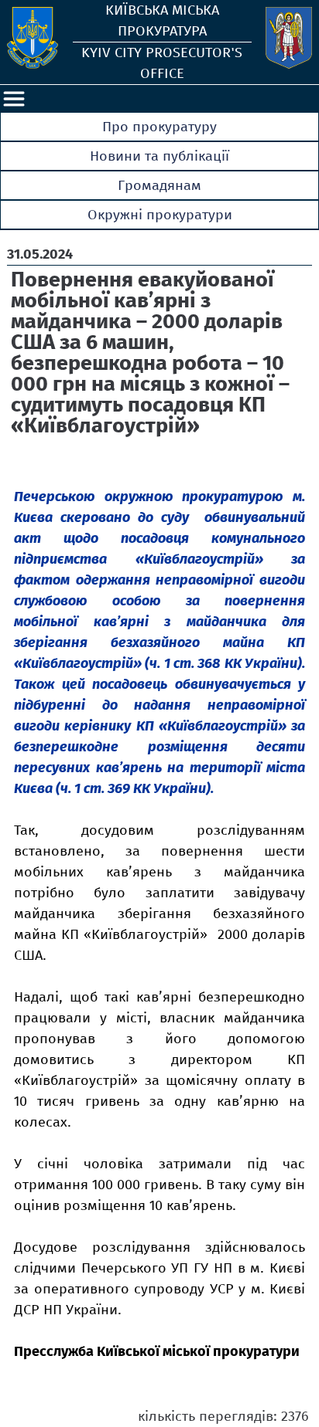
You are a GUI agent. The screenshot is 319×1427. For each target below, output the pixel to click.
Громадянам (159, 185)
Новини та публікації (159, 155)
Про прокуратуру (159, 126)
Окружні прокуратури (159, 214)
